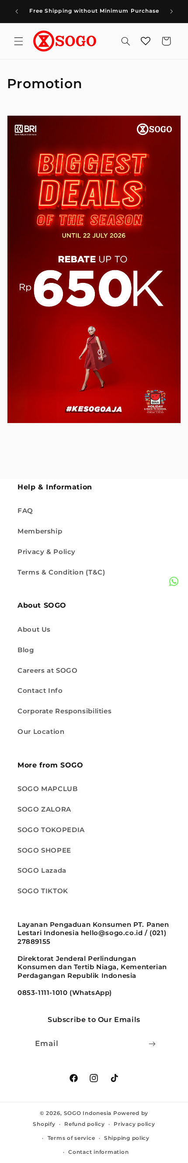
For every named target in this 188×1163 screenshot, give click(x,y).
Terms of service (71, 1138)
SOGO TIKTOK (42, 891)
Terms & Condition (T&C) (61, 572)
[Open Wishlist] (146, 41)
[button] (18, 41)
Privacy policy (134, 1124)
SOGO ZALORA (44, 809)
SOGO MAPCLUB (47, 789)
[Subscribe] (152, 1043)
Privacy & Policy (46, 552)
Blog (25, 650)
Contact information (98, 1152)
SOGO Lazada (41, 870)
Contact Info (40, 691)
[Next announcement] (171, 11)
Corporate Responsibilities (64, 711)
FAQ (25, 511)
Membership (39, 531)
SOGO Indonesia (87, 1113)
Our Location (41, 732)
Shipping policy (127, 1138)
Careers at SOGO (47, 670)
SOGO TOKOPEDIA (51, 830)
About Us (34, 629)
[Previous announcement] (16, 11)
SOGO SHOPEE (44, 850)
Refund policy (84, 1124)
